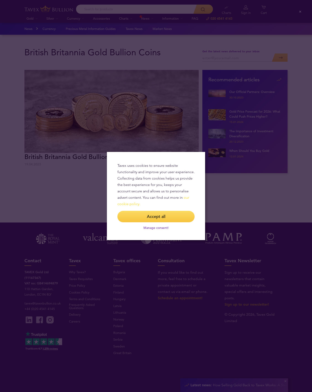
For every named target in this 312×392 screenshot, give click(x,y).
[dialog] (156, 196)
